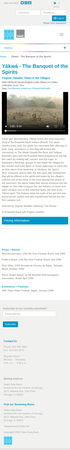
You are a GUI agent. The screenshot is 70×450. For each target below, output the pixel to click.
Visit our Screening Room (19, 404)
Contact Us (10, 341)
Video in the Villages (37, 78)
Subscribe (10, 324)
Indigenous (26, 88)
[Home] (9, 35)
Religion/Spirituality (41, 88)
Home (3, 56)
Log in (60, 18)
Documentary (14, 88)
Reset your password (54, 23)
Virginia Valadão (12, 78)
